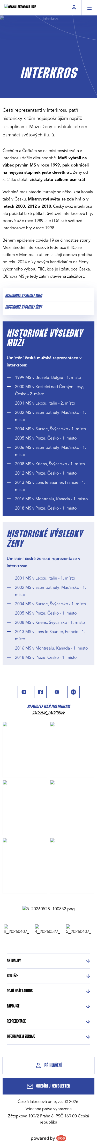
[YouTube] (57, 692)
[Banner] (49, 909)
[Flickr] (73, 692)
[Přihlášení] (73, 7)
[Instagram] (24, 692)
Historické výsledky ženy (23, 307)
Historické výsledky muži (23, 296)
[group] (13, 929)
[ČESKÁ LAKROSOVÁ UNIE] (20, 7)
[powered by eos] (48, 1138)
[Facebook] (40, 692)
